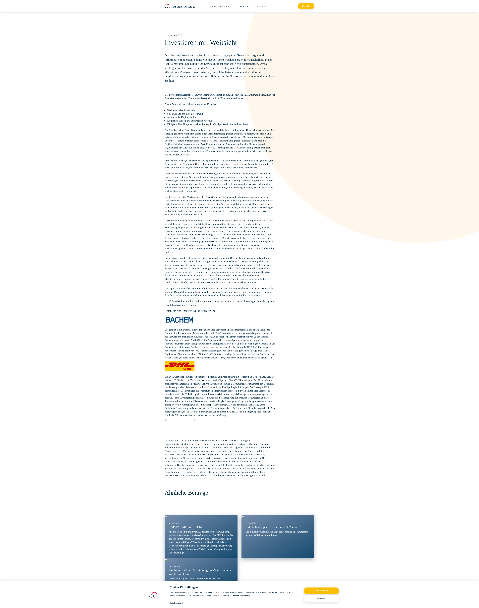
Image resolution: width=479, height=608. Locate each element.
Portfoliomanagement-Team (183, 94)
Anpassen (321, 598)
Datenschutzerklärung (240, 596)
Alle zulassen (321, 591)
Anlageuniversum (222, 301)
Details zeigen (175, 603)
